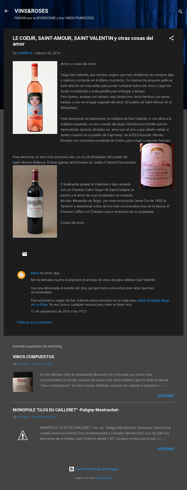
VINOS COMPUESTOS (33, 356)
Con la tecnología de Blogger (96, 469)
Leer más (165, 396)
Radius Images (104, 478)
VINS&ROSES (31, 11)
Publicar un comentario (34, 322)
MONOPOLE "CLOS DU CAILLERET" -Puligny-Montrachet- (66, 409)
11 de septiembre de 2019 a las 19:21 (59, 311)
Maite (35, 273)
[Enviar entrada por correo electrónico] (24, 256)
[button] (171, 38)
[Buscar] (180, 12)
